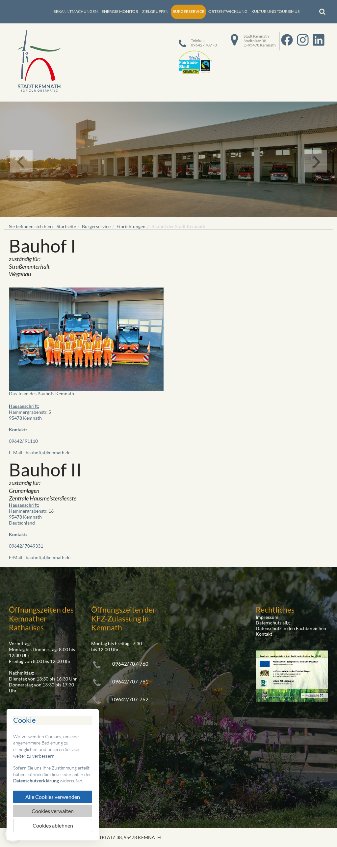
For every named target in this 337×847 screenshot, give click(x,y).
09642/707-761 (130, 681)
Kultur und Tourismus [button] (275, 11)
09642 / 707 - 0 (204, 45)
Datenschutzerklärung (36, 780)
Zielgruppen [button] (155, 11)
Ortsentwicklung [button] (227, 11)
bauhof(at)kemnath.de (48, 452)
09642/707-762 (130, 699)
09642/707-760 (130, 664)
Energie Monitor (120, 11)
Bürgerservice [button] (188, 11)
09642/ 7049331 (26, 546)
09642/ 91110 (23, 441)
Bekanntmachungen (75, 11)
